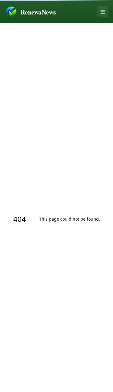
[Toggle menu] (102, 11)
